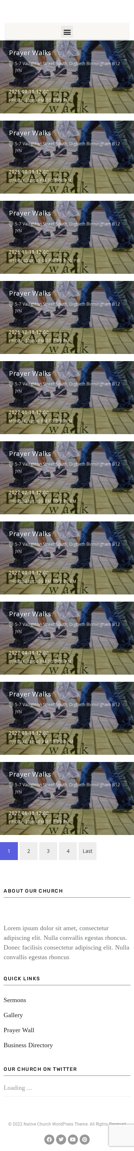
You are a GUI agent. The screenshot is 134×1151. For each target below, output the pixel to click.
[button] (67, 32)
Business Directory (28, 1045)
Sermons (15, 1000)
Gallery (13, 1015)
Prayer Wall (19, 1030)
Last (88, 851)
